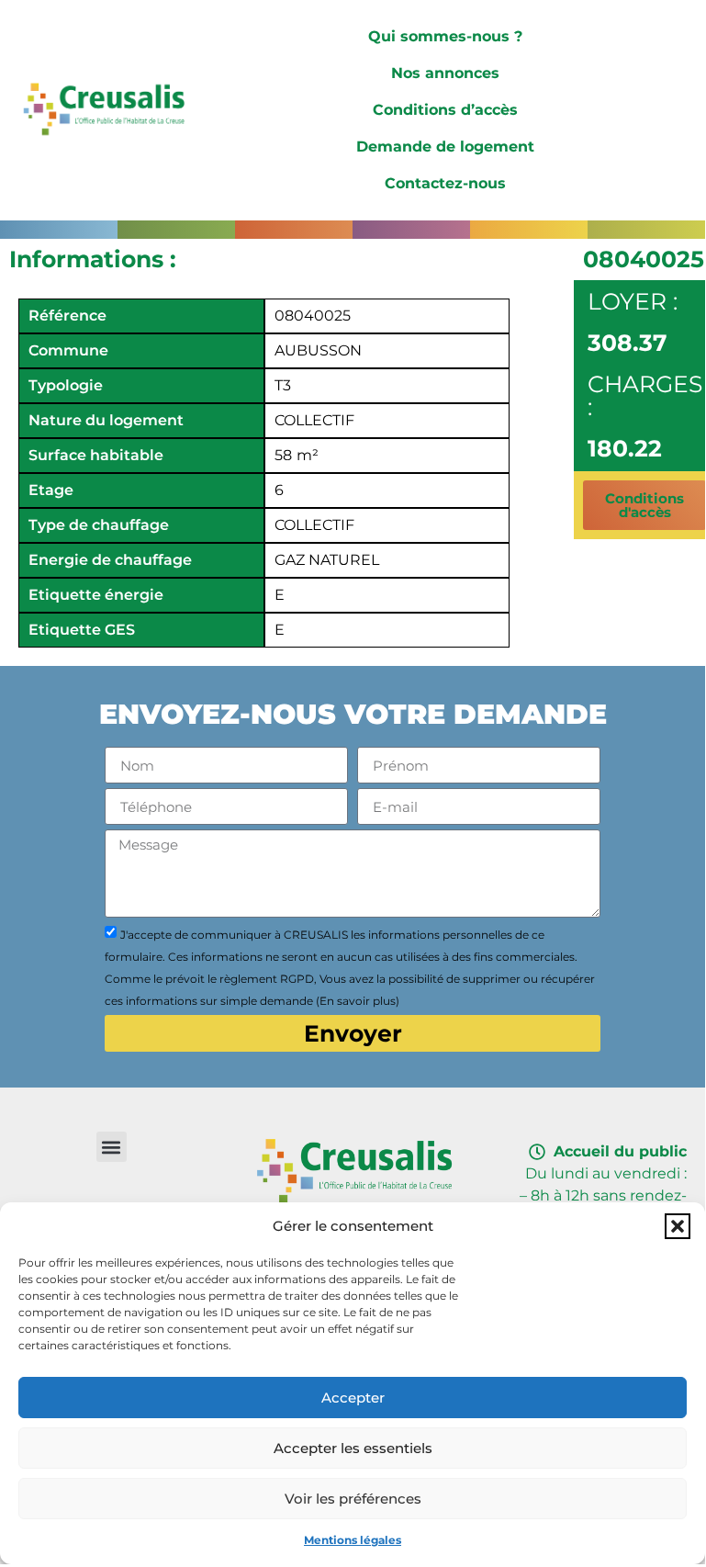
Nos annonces (445, 73)
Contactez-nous (445, 183)
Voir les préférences (353, 1498)
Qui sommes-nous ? (445, 36)
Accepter (353, 1397)
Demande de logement (445, 146)
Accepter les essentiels (353, 1448)
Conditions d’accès (445, 109)
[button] (677, 1226)
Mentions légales (352, 1540)
